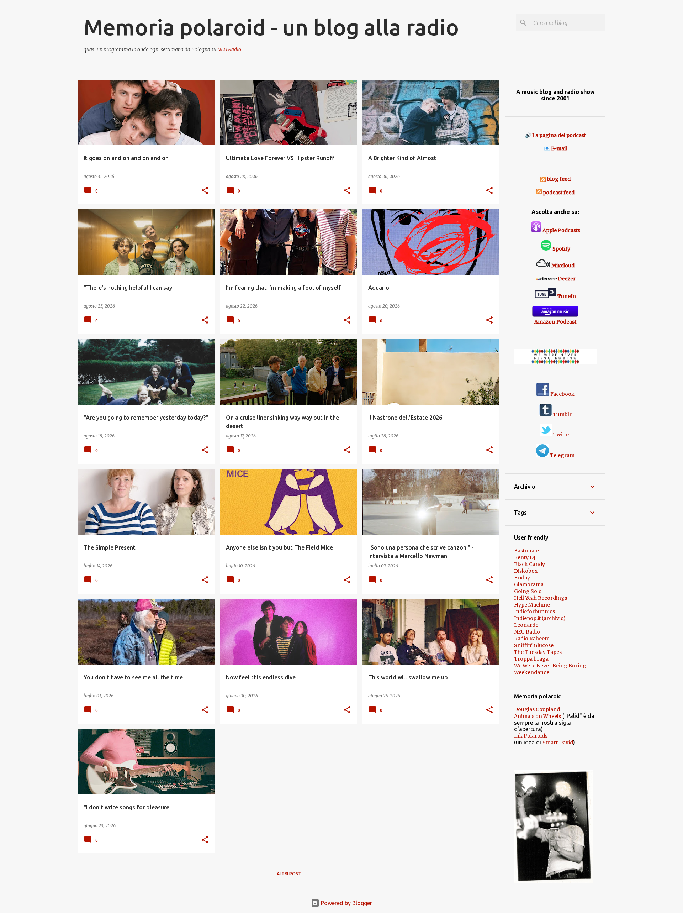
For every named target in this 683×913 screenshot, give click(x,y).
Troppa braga (531, 659)
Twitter (561, 434)
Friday (522, 577)
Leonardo (526, 625)
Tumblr (562, 414)
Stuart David (557, 742)
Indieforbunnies (534, 611)
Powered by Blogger (345, 903)
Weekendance (531, 672)
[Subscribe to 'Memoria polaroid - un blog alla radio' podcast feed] (539, 192)
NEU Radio (229, 49)
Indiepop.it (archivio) (540, 618)
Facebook (562, 394)
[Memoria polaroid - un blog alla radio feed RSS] (543, 179)
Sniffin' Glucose (534, 645)
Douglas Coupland (537, 709)
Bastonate (526, 550)
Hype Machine (532, 605)
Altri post (289, 873)
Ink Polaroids (530, 736)
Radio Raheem (532, 638)
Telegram (562, 455)
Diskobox (526, 571)
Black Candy (529, 564)
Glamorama (529, 584)
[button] (205, 191)
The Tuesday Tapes (538, 652)
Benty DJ (524, 557)
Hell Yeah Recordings (540, 598)
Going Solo (528, 591)
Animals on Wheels (537, 716)
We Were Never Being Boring (550, 665)
